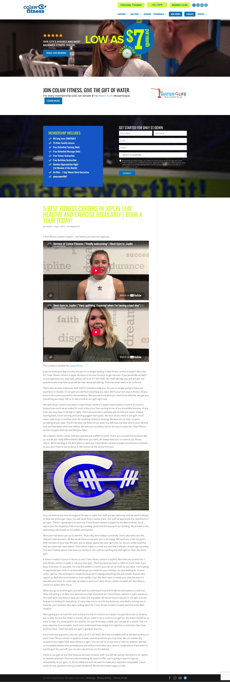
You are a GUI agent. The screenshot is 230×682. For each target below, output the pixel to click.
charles (49, 226)
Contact (201, 14)
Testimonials (158, 14)
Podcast (189, 14)
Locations (121, 14)
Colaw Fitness (76, 365)
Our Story (134, 14)
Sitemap (90, 678)
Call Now (157, 5)
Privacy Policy (104, 678)
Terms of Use (132, 167)
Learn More (53, 101)
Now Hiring (175, 14)
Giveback (147, 14)
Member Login (179, 5)
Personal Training (131, 5)
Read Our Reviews (56, 53)
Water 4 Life (105, 95)
